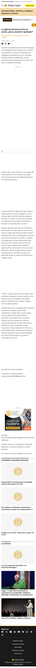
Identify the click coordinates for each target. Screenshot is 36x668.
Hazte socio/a (30, 5)
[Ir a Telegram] (31, 632)
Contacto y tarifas (18, 644)
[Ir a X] (7, 632)
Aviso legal (18, 647)
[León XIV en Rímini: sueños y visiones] (18, 607)
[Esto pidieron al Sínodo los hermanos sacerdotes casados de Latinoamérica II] (18, 496)
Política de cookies (18, 650)
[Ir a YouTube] (19, 632)
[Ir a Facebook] (2, 632)
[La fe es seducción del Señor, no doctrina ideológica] (18, 555)
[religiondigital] (18, 659)
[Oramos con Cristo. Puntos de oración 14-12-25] (18, 522)
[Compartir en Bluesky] (9, 44)
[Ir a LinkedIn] (15, 632)
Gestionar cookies (18, 664)
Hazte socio (18, 653)
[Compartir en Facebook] (2, 44)
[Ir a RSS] (2, 635)
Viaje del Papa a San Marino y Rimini (23, 20)
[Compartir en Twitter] (6, 44)
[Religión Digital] (12, 5)
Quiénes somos (18, 641)
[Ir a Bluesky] (23, 632)
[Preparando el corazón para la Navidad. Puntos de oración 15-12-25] (18, 471)
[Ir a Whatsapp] (27, 632)
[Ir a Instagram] (11, 632)
